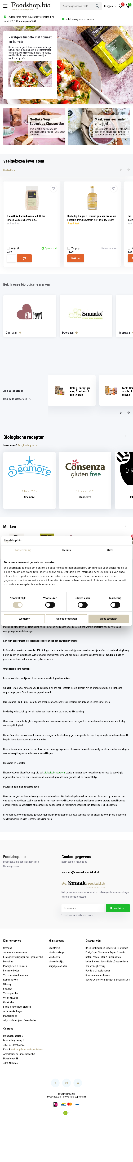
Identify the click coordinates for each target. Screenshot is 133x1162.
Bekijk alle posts (27, 445)
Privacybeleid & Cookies (15, 966)
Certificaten (8, 1002)
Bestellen (7, 988)
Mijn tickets (54, 957)
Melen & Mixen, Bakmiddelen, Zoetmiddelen (107, 961)
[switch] (50, 605)
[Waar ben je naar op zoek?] (97, 6)
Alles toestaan (108, 618)
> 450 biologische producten (21, 19)
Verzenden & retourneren (15, 975)
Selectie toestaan (66, 618)
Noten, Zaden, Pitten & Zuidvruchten (103, 957)
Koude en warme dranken (98, 975)
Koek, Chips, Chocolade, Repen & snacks (106, 952)
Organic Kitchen (11, 997)
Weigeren (24, 618)
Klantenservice (10, 979)
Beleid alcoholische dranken (17, 1006)
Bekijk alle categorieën (15, 399)
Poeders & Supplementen (98, 970)
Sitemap (7, 984)
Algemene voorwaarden (15, 952)
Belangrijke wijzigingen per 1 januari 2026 (23, 957)
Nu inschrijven (117, 908)
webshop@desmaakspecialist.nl (80, 872)
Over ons (7, 948)
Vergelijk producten (58, 966)
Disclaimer (8, 961)
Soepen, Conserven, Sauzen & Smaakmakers (108, 979)
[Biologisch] (66, 1113)
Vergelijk (15, 248)
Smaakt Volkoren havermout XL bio (26, 216)
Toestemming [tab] (23, 549)
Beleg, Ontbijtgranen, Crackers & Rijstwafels (107, 948)
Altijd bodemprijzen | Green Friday (19, 1020)
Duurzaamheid (10, 1015)
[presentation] (121, 169)
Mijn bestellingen (57, 952)
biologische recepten (54, 772)
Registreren (54, 948)
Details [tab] (66, 549)
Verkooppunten (10, 993)
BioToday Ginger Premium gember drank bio (91, 216)
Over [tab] (110, 549)
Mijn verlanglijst (56, 961)
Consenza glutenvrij (95, 966)
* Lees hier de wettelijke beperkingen (77, 915)
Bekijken (75, 258)
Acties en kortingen (12, 1011)
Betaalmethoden (11, 970)
